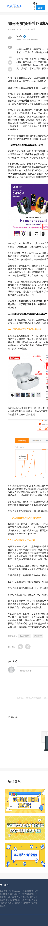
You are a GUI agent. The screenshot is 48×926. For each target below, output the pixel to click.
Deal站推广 (24, 636)
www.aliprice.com (37, 342)
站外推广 (38, 636)
